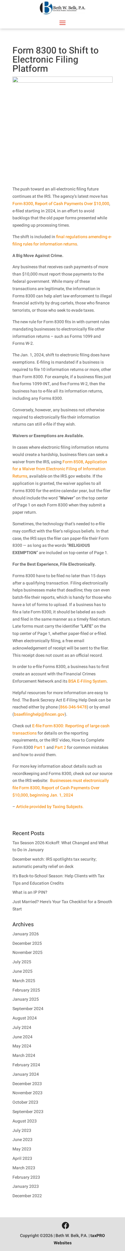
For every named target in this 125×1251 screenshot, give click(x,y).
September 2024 (27, 1009)
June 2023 (22, 1139)
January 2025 (25, 999)
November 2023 (27, 1093)
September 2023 (27, 1112)
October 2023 (25, 1102)
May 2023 (21, 1149)
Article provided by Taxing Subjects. (50, 807)
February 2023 (26, 1177)
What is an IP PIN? (29, 892)
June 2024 (22, 1037)
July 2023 (21, 1130)
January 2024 (25, 1074)
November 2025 (27, 952)
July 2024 (21, 1027)
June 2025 (22, 971)
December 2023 (27, 1084)
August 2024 (24, 1018)
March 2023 (23, 1168)
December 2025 (27, 943)
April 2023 (22, 1158)
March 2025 (23, 981)
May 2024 (21, 1046)
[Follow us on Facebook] (65, 1226)
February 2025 (26, 990)
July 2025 (21, 962)
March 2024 (23, 1055)
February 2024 (26, 1065)
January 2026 (25, 934)
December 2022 (27, 1196)
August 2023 (24, 1121)
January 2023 (25, 1186)
